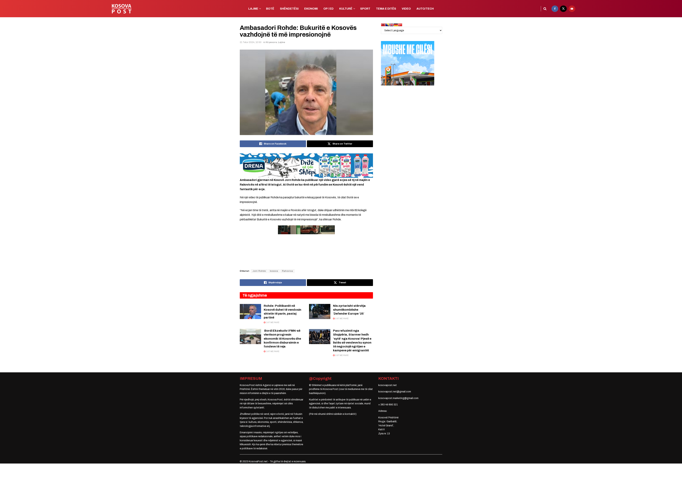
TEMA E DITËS (386, 8)
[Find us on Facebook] (554, 9)
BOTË (270, 8)
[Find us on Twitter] (563, 9)
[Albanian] (383, 24)
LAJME (253, 8)
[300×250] (407, 63)
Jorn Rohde (259, 271)
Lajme (281, 42)
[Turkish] (400, 24)
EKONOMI (311, 8)
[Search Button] (544, 8)
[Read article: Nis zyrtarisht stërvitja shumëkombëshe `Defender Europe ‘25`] (319, 311)
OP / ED (328, 8)
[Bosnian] (387, 24)
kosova (274, 271)
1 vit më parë (272, 322)
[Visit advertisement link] (306, 165)
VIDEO (406, 8)
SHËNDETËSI (289, 8)
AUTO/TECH (425, 8)
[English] (391, 24)
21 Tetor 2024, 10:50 (250, 42)
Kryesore (271, 42)
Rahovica (287, 271)
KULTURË (345, 8)
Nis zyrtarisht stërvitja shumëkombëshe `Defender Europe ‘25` (349, 309)
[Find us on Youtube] (572, 9)
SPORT (365, 8)
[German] (396, 24)
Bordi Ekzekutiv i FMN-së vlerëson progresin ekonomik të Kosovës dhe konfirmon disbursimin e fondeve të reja (282, 338)
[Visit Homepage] (121, 9)
